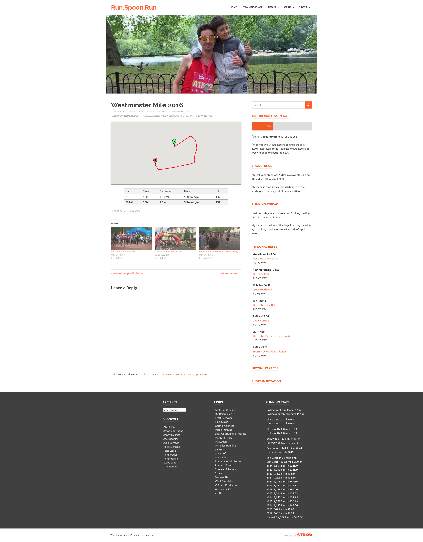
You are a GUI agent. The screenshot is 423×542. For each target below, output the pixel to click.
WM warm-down (229, 273)
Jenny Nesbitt (171, 434)
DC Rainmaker (223, 413)
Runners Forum (224, 465)
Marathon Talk (223, 437)
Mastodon (221, 441)
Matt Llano (169, 450)
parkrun (219, 449)
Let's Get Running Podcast (230, 433)
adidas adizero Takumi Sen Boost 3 (162, 115)
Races (303, 7)
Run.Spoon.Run (134, 7)
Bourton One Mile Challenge (269, 351)
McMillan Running (225, 445)
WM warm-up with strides (128, 273)
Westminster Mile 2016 (147, 105)
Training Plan (252, 7)
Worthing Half (260, 273)
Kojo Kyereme (171, 446)
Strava (218, 473)
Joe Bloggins (170, 438)
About (272, 7)
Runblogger (170, 454)
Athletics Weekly (225, 409)
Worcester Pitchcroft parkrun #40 (272, 335)
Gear (287, 7)
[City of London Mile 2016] (175, 238)
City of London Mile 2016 (168, 251)
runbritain (221, 457)
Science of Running (226, 469)
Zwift (218, 492)
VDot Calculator (224, 481)
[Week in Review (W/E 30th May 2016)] (219, 238)
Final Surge (221, 421)
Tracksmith (221, 477)
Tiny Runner (170, 466)
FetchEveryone (224, 417)
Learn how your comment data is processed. (183, 374)
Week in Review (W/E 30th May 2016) (218, 251)
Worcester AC (223, 489)
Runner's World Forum (228, 461)
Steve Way (169, 462)
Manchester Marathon (265, 258)
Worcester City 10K (263, 304)
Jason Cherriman (173, 430)
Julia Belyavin (171, 442)
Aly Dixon (169, 426)
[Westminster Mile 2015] (131, 238)
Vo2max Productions (227, 485)
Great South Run (262, 289)
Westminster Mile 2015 (123, 251)
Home (233, 7)
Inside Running (223, 429)
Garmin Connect (224, 425)
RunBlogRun (170, 458)
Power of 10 (222, 453)
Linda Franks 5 (260, 320)
